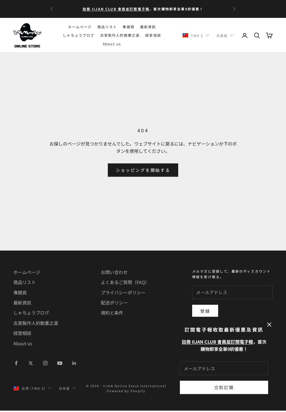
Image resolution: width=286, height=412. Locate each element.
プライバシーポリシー (123, 292)
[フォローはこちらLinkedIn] (74, 363)
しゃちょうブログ (78, 35)
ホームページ (80, 26)
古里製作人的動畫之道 (120, 35)
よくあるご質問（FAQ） (125, 282)
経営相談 (153, 35)
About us (112, 43)
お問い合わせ (114, 272)
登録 (205, 311)
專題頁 (128, 26)
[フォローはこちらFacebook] (16, 363)
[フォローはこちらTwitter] (31, 363)
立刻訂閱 (224, 387)
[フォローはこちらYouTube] (60, 363)
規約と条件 (112, 312)
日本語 (221, 35)
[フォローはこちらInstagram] (45, 363)
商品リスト (107, 26)
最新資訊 (148, 26)
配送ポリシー (114, 302)
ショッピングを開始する (143, 170)
